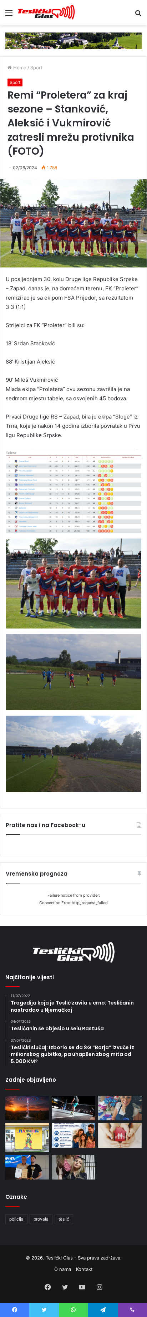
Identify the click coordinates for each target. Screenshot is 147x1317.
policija (16, 1219)
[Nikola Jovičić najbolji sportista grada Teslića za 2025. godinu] (27, 1167)
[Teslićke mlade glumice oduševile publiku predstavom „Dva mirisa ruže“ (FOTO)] (73, 1167)
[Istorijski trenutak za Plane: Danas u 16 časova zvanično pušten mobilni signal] (27, 1108)
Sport (36, 67)
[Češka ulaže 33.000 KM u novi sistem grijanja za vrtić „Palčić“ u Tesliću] (27, 1137)
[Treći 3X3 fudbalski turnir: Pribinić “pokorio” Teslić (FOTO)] (73, 1108)
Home (19, 67)
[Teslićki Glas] (46, 12)
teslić (64, 1219)
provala (41, 1219)
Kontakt (84, 1269)
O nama (62, 1269)
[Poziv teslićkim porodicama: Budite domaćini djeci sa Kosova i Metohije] (73, 1135)
